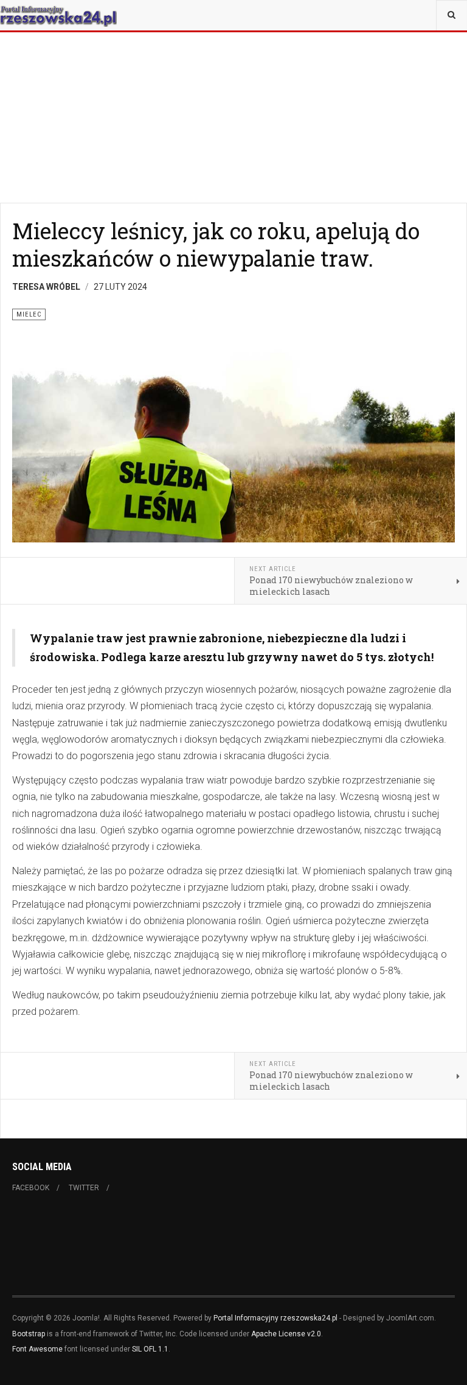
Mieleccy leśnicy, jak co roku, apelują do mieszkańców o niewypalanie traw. (216, 244)
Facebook (30, 1187)
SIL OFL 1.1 (150, 1349)
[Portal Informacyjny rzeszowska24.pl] (58, 15)
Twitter (84, 1187)
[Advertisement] (233, 85)
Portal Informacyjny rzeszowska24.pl (275, 1318)
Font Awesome (37, 1349)
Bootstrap (28, 1334)
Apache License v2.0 (286, 1334)
